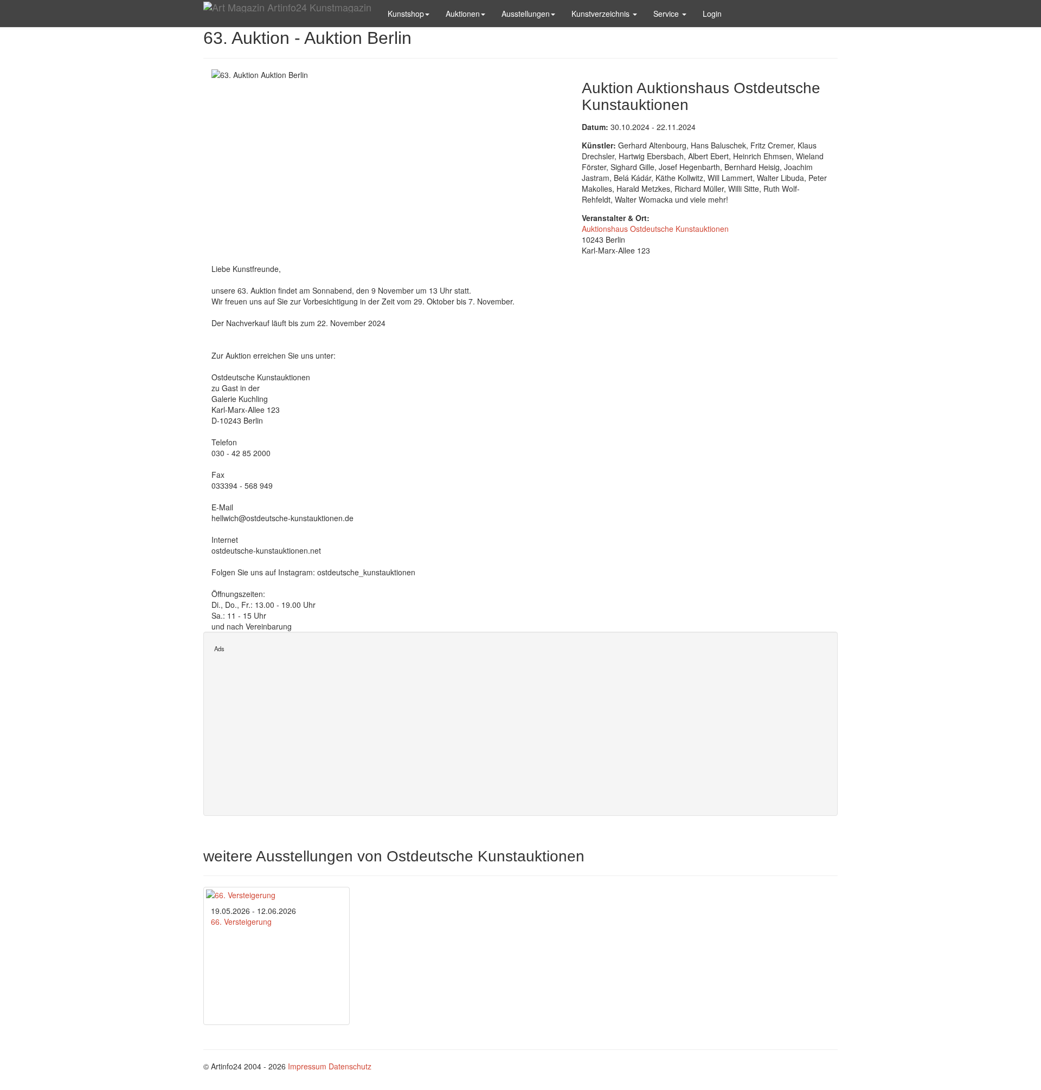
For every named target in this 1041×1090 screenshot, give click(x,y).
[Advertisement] (520, 729)
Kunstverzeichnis (601, 13)
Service (667, 13)
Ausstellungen (526, 13)
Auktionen (463, 13)
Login (712, 13)
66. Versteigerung (241, 921)
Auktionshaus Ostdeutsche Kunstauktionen (655, 228)
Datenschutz (350, 1066)
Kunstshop (406, 13)
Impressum (307, 1066)
